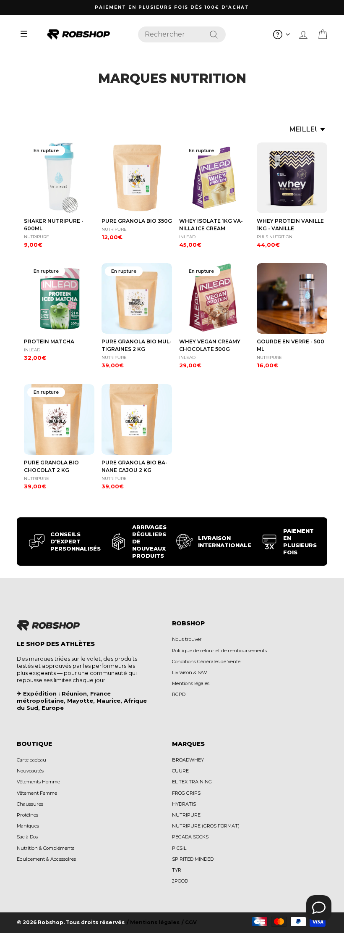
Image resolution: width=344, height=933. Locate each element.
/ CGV (189, 922)
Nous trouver (187, 639)
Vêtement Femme (37, 793)
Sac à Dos (27, 837)
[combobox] (182, 34)
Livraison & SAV (189, 672)
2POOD (180, 881)
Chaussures (30, 804)
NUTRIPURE (186, 815)
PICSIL (179, 848)
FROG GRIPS (186, 793)
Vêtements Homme (38, 782)
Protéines (27, 815)
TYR (176, 870)
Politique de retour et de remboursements (219, 651)
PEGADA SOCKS (190, 837)
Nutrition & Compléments (45, 848)
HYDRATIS (184, 804)
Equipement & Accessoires (46, 859)
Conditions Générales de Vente (206, 661)
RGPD (178, 694)
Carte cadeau (31, 760)
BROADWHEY (188, 760)
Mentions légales (190, 683)
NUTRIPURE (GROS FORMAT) (206, 826)
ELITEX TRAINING (192, 782)
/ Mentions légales (153, 922)
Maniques (28, 826)
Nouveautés (30, 771)
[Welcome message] (318, 907)
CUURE (180, 771)
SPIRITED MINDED (193, 859)
